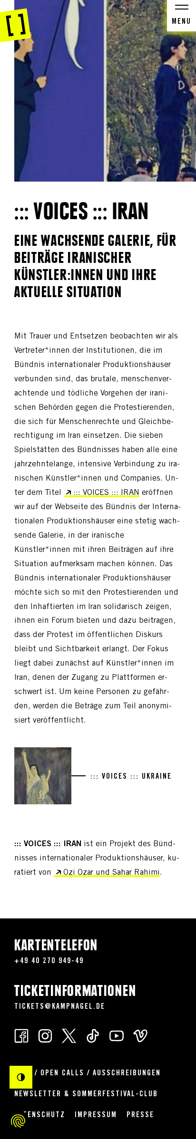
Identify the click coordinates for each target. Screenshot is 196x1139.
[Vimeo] (140, 1035)
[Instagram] (45, 1035)
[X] (69, 1035)
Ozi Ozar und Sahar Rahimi (111, 873)
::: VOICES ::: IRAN (106, 493)
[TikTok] (93, 1035)
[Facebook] (21, 1035)
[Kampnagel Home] (15, 21)
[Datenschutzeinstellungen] (18, 1121)
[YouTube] (116, 1035)
